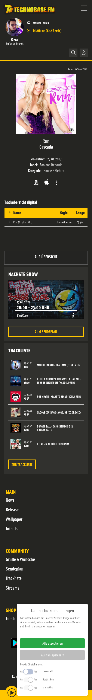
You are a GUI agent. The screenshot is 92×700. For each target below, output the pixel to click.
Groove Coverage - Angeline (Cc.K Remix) (59, 412)
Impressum (39, 633)
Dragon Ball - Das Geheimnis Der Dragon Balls (55, 428)
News (10, 500)
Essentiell (48, 671)
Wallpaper (14, 519)
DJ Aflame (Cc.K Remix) (47, 30)
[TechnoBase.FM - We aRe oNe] (29, 15)
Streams (12, 587)
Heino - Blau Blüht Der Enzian (53, 444)
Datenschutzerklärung (59, 633)
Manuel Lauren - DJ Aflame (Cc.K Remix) (58, 365)
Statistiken (48, 679)
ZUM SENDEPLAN (46, 331)
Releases (13, 509)
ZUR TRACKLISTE (22, 464)
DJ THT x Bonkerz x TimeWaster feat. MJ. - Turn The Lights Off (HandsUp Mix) (59, 380)
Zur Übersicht (46, 256)
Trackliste (14, 578)
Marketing (48, 687)
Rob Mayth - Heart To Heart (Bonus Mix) (59, 396)
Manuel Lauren (41, 23)
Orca (14, 39)
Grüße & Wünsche (20, 559)
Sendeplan (14, 568)
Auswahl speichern (52, 655)
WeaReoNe (81, 69)
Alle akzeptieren (52, 643)
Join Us (12, 528)
